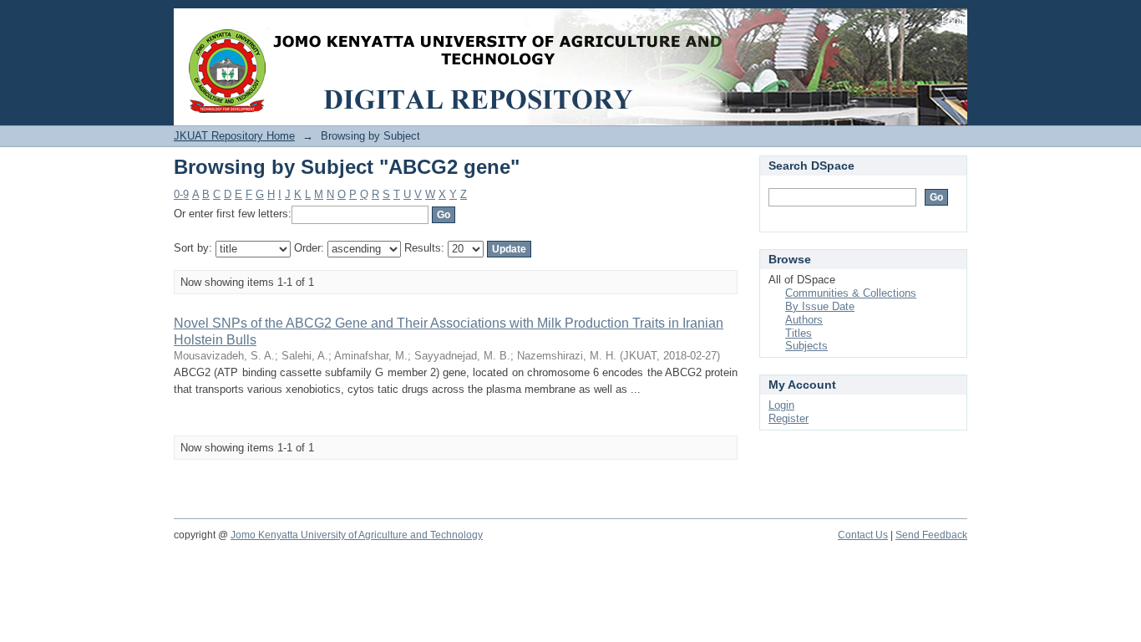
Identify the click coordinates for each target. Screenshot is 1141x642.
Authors (804, 319)
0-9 (181, 194)
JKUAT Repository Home (234, 136)
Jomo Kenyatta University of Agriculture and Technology (357, 535)
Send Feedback (931, 535)
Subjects (806, 345)
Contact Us (863, 535)
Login (954, 20)
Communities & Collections (850, 293)
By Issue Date (819, 306)
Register (788, 418)
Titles (798, 333)
